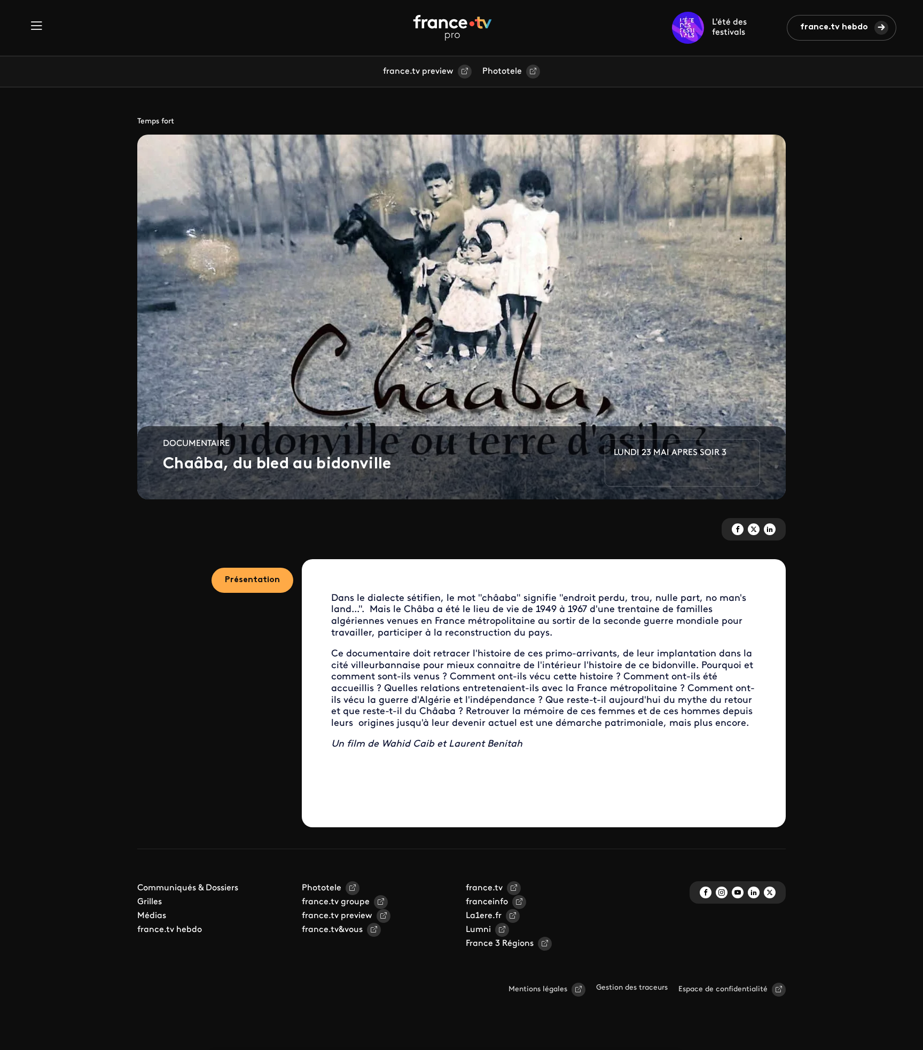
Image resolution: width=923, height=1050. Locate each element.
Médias (151, 916)
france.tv (484, 888)
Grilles (149, 902)
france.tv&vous (332, 930)
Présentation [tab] (252, 580)
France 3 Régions (500, 943)
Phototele (502, 71)
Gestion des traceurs (632, 988)
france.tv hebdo (834, 27)
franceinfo (487, 902)
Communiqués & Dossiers (187, 888)
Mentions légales (538, 989)
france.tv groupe (336, 902)
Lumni (478, 930)
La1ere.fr (484, 916)
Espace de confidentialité (723, 989)
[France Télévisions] (452, 28)
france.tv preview (418, 71)
